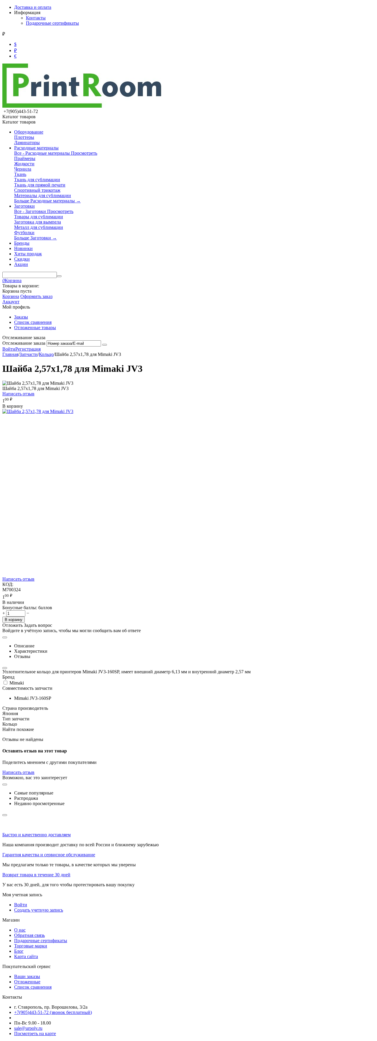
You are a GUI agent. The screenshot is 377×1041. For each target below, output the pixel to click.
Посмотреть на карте (35, 1033)
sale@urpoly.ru (28, 1028)
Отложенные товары (35, 327)
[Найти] (59, 276)
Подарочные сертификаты (52, 23)
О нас (20, 929)
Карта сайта (26, 956)
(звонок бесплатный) (53, 1012)
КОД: (7, 584)
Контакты (36, 17)
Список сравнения (33, 322)
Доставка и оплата (32, 7)
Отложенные (27, 981)
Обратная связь (29, 935)
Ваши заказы (27, 976)
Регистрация (28, 349)
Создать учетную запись (38, 909)
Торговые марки (30, 945)
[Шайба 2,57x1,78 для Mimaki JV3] (37, 411)
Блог (19, 951)
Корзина (10, 296)
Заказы (21, 316)
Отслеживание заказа (23, 343)
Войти (8, 349)
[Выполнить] (104, 345)
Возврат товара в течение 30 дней (36, 874)
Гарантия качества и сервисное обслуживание (48, 854)
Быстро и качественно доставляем (36, 834)
